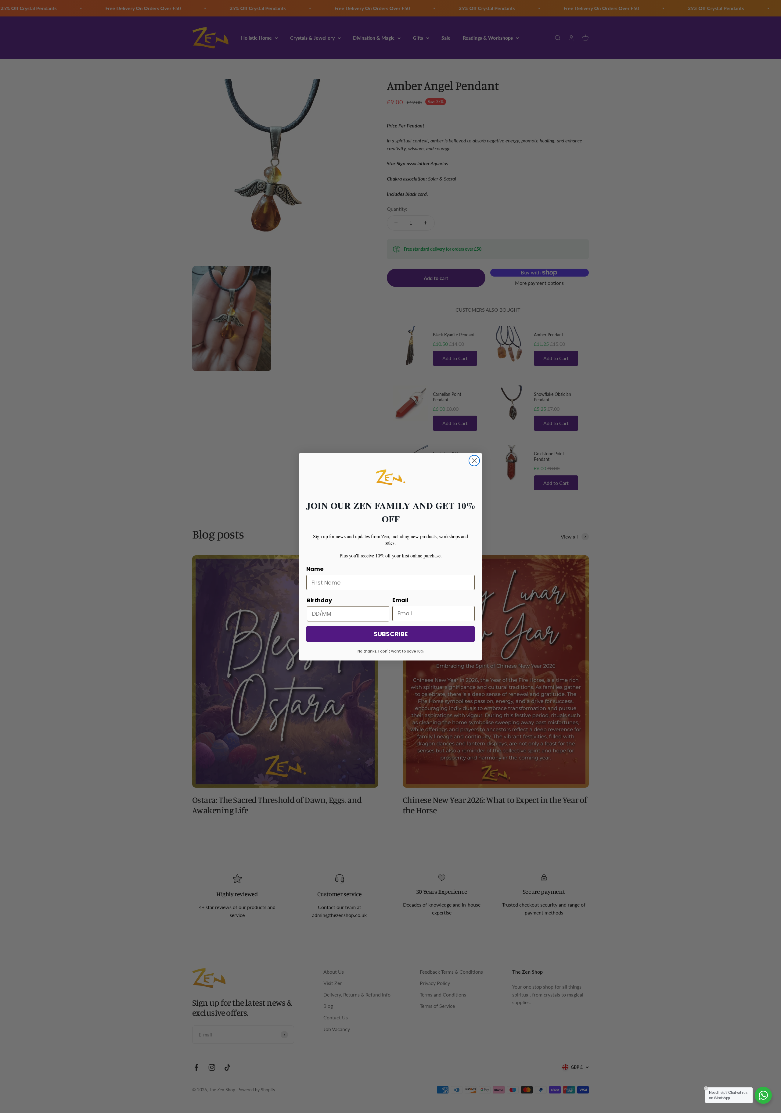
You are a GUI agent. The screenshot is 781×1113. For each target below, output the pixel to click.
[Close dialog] (474, 460)
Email (400, 600)
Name (315, 569)
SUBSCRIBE (391, 634)
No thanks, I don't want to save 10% (391, 651)
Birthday (319, 600)
